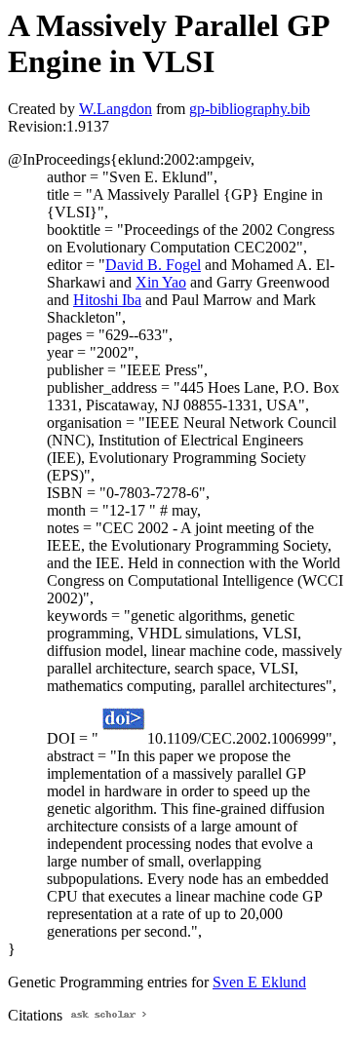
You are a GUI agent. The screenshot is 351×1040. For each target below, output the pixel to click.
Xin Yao (161, 282)
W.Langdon (115, 108)
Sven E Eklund (259, 982)
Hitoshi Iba (107, 299)
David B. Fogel (153, 264)
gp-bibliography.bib (249, 108)
